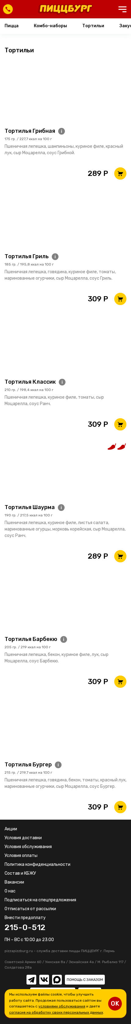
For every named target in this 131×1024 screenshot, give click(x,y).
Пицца (12, 25)
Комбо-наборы (50, 25)
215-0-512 (25, 928)
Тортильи (93, 25)
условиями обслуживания (61, 1006)
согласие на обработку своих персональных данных (56, 1012)
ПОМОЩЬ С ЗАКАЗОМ (85, 979)
